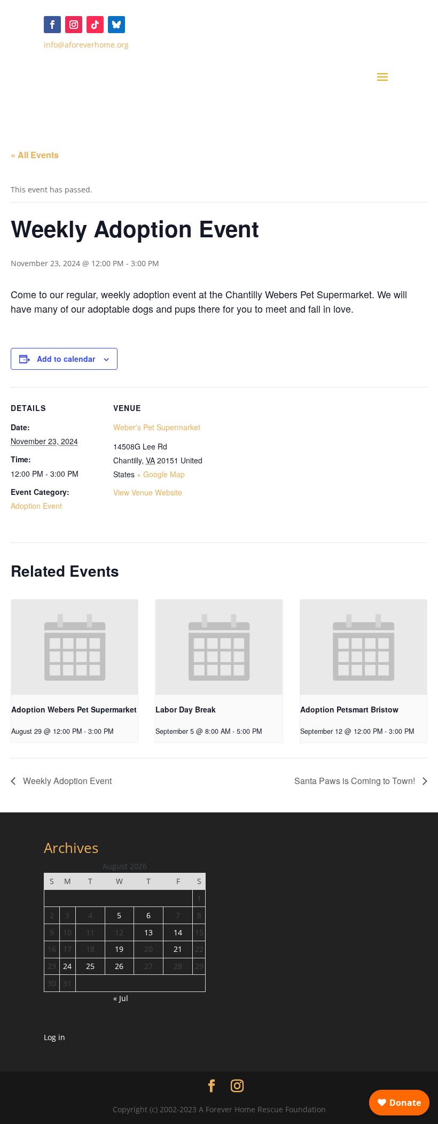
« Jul (120, 998)
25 (90, 966)
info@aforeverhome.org (86, 45)
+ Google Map (161, 474)
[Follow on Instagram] (73, 24)
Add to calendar (66, 358)
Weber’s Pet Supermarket (156, 427)
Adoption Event (36, 505)
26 (119, 966)
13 (148, 932)
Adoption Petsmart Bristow (349, 709)
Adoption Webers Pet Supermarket (74, 709)
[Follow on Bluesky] (116, 24)
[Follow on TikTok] (95, 24)
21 (178, 949)
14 (178, 932)
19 (119, 949)
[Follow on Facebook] (52, 24)
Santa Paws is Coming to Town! (355, 780)
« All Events (35, 155)
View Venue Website (147, 492)
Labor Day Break (185, 709)
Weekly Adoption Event (66, 780)
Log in (54, 1037)
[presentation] (74, 647)
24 (67, 966)
